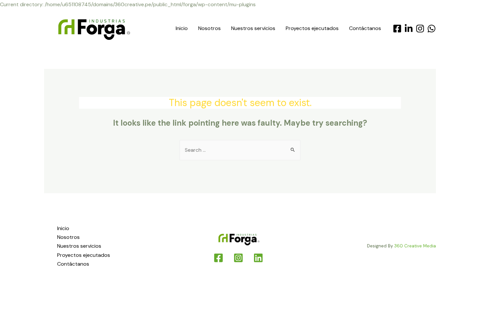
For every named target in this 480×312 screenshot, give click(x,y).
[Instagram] (420, 28)
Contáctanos (365, 28)
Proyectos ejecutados (312, 28)
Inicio (182, 28)
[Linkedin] (258, 258)
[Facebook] (397, 28)
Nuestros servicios (253, 28)
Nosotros (209, 28)
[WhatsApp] (431, 28)
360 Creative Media (415, 246)
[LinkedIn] (408, 28)
